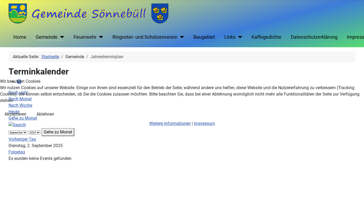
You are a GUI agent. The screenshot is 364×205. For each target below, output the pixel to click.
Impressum (204, 123)
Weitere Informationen (170, 123)
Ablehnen (45, 114)
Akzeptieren (15, 114)
